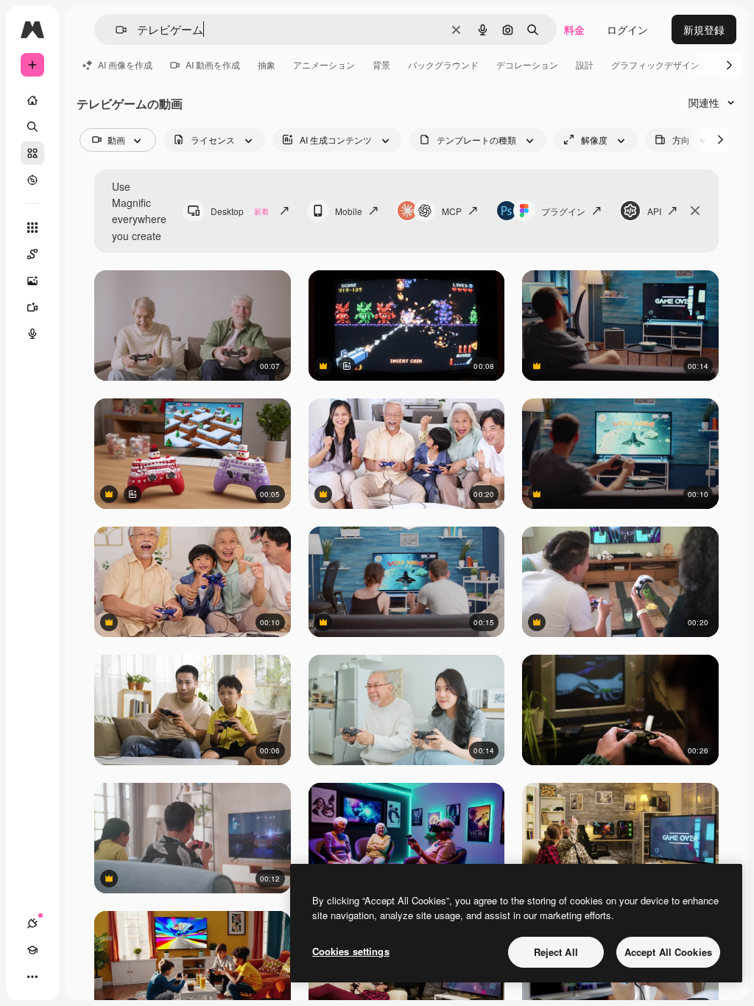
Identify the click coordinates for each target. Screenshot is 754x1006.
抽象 (266, 64)
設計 (584, 64)
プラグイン (563, 211)
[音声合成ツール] (32, 333)
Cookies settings (351, 951)
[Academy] (32, 950)
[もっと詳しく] (32, 179)
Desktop (240, 211)
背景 (381, 64)
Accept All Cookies (668, 952)
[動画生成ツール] (32, 307)
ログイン (627, 29)
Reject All (556, 952)
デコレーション (527, 64)
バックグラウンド (443, 64)
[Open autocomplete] (115, 29)
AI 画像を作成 (125, 64)
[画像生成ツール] (32, 280)
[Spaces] (32, 254)
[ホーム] (32, 100)
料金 (574, 29)
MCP (452, 211)
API (654, 211)
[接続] (32, 923)
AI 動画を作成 (213, 64)
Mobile (348, 211)
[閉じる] (695, 211)
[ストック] (32, 153)
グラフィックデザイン (655, 64)
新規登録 (704, 29)
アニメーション (324, 64)
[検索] (32, 126)
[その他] (32, 976)
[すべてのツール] (32, 227)
